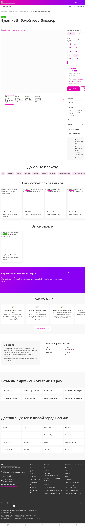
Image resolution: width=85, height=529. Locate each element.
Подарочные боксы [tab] (64, 173)
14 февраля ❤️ (69, 349)
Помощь (46, 471)
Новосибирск (69, 435)
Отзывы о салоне (49, 488)
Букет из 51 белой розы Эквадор (10, 246)
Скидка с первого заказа (52, 493)
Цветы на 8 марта (70, 488)
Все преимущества (42, 328)
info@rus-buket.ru (8, 481)
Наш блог (33, 488)
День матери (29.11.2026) (73, 493)
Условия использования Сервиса (52, 479)
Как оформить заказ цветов (53, 490)
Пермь (25, 427)
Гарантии (33, 476)
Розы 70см (6, 391)
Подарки (68, 479)
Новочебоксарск (70, 427)
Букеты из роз (48, 391)
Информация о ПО (34, 491)
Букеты (67, 474)
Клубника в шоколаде (72, 482)
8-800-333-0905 (7, 477)
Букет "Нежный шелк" (54, 202)
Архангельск (7, 7)
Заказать (75, 89)
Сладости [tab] (36, 173)
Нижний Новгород (71, 442)
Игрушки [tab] (44, 173)
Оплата (32, 474)
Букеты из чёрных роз (10, 398)
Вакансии (33, 495)
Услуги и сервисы (35, 485)
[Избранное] (79, 2)
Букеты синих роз (29, 398)
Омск (46, 442)
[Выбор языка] (70, 7)
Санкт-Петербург (8, 449)
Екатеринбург (48, 435)
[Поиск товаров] (76, 2)
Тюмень (46, 449)
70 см (80, 34)
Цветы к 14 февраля (71, 491)
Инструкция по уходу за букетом (51, 484)
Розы (66, 476)
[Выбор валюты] (67, 7)
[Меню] (83, 2)
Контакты (47, 468)
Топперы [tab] (52, 173)
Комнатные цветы (71, 485)
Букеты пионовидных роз (73, 391)
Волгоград (26, 449)
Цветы (67, 471)
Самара (25, 435)
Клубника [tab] (27, 173)
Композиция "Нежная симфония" (10, 213)
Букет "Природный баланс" (33, 202)
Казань (67, 449)
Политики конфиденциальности (51, 474)
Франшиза (33, 482)
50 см (71, 34)
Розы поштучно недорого (73, 398)
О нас (31, 468)
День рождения (70, 468)
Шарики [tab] (19, 173)
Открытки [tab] (10, 173)
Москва (5, 427)
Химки (5, 435)
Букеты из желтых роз (51, 398)
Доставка (33, 471)
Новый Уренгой (8, 442)
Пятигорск (47, 427)
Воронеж (26, 442)
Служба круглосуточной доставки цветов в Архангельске (20, 510)
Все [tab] (3, 173)
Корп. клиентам (35, 479)
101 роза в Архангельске (31, 391)
